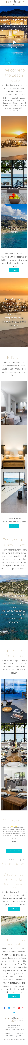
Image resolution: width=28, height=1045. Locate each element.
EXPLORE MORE (14, 908)
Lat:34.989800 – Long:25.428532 (14, 1036)
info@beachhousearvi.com (16, 1029)
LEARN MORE (14, 270)
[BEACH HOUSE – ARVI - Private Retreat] (15, 2)
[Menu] (2, 3)
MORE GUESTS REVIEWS (14, 851)
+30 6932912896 (15, 1025)
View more (14, 138)
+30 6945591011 (15, 1027)
